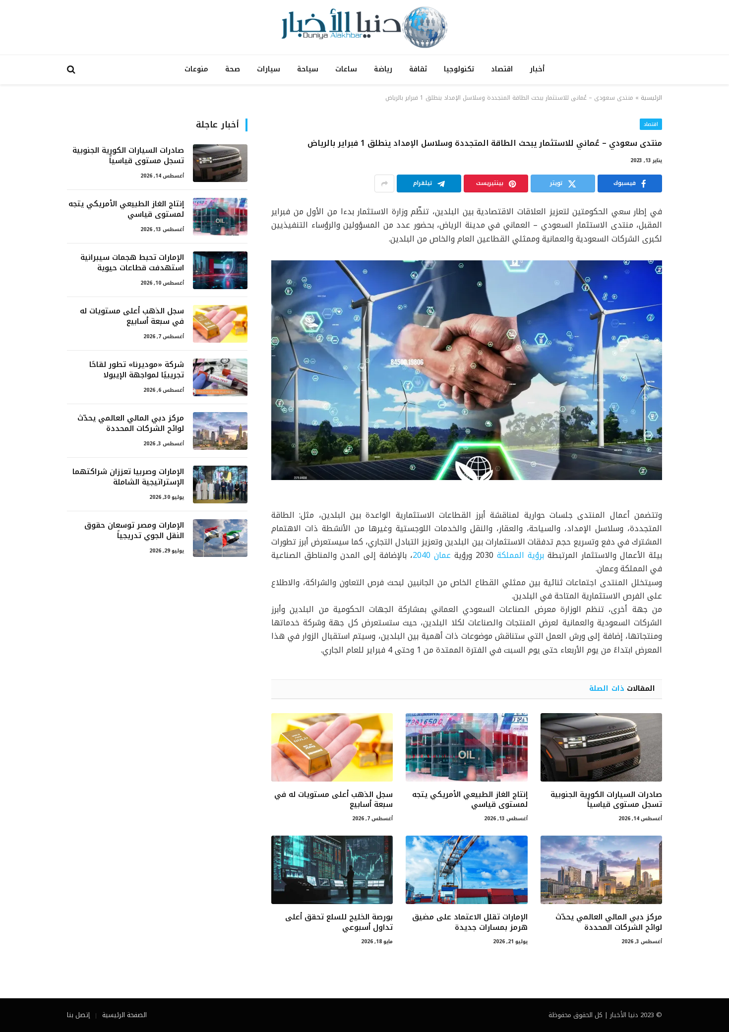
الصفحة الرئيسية (124, 1015)
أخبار (537, 69)
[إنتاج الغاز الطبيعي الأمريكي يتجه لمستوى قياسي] (466, 747)
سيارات (268, 69)
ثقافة (418, 69)
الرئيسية (651, 97)
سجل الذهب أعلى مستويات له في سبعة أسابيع (333, 799)
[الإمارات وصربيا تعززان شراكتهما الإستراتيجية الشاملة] (220, 484)
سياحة (307, 69)
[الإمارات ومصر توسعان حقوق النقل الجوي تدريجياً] (220, 538)
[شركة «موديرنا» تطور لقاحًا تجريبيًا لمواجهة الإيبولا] (220, 377)
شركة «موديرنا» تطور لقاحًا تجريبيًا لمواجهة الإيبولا (136, 370)
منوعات (196, 69)
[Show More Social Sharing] (384, 183)
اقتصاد (502, 69)
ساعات (346, 69)
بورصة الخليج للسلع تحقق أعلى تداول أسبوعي (339, 922)
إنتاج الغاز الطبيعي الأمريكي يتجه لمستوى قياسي (469, 799)
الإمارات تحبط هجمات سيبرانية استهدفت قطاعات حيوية (132, 263)
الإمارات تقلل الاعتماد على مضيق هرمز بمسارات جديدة (469, 922)
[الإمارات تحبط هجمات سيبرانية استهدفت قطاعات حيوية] (220, 270)
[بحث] (72, 70)
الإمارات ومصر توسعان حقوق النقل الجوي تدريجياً (134, 531)
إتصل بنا (78, 1015)
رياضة (383, 69)
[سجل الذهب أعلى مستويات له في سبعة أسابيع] (332, 747)
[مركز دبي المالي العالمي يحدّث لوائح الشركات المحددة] (601, 870)
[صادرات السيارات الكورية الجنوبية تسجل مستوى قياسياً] (601, 747)
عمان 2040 (432, 555)
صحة (232, 69)
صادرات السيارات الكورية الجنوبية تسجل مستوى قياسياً (606, 799)
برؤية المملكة (520, 555)
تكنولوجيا (459, 69)
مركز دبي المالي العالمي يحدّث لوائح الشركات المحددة (608, 922)
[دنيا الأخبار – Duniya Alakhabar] (364, 27)
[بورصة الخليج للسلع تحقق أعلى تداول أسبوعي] (332, 870)
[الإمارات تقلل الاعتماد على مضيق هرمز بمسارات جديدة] (466, 870)
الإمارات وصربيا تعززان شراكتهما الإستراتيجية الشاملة (128, 477)
